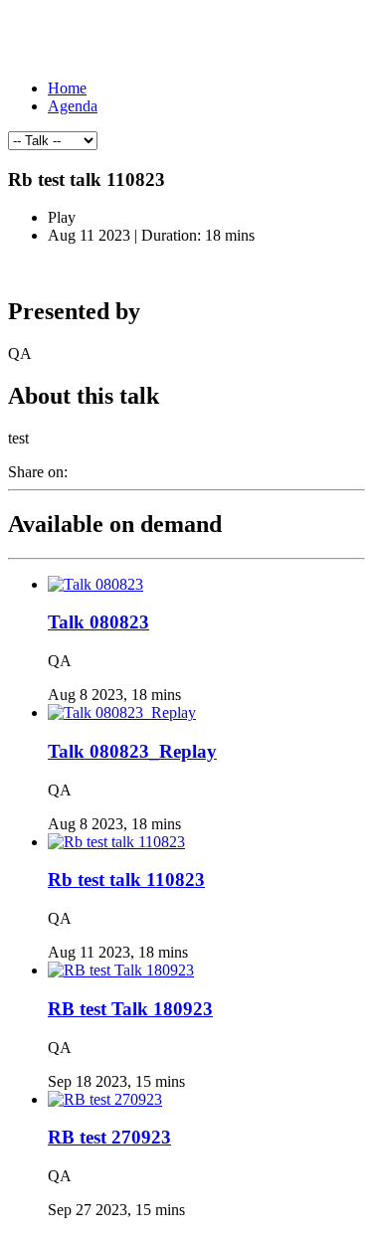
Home (67, 88)
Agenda (72, 105)
